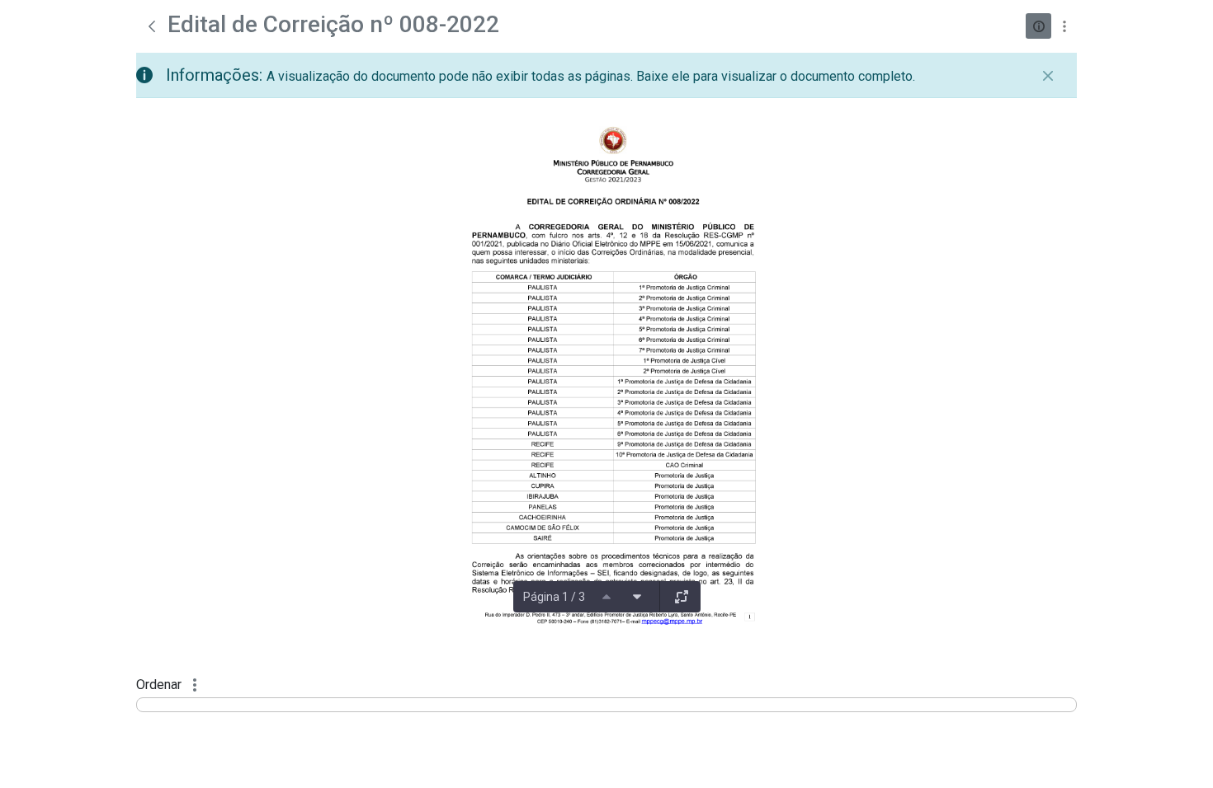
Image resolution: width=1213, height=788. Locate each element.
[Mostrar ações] (1064, 26)
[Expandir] (681, 596)
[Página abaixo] (637, 596)
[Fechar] (1048, 76)
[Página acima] (606, 596)
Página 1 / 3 (554, 596)
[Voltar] (152, 26)
